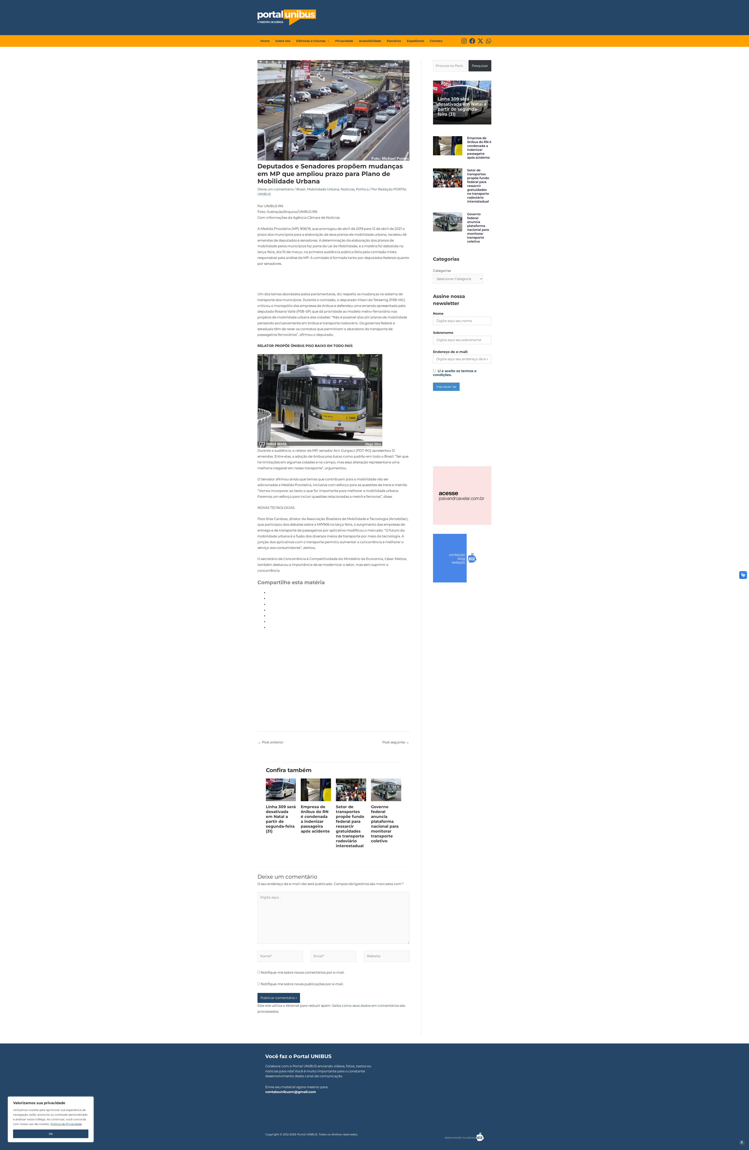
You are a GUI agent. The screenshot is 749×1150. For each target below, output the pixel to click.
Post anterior (270, 742)
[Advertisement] (419, 16)
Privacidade (344, 41)
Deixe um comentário (275, 189)
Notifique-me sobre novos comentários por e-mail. (303, 972)
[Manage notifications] (742, 1142)
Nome (438, 313)
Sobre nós (282, 41)
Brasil (300, 189)
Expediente (415, 41)
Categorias (442, 271)
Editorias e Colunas (311, 41)
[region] (51, 1119)
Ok (51, 1134)
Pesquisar (480, 66)
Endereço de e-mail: (450, 352)
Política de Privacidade (66, 1124)
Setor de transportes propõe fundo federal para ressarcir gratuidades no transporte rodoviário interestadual (350, 826)
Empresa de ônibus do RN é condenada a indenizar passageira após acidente (315, 819)
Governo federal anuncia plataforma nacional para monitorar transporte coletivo (384, 823)
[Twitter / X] (480, 41)
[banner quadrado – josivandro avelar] (462, 495)
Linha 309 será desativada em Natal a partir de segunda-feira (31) (281, 819)
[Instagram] (464, 41)
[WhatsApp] (489, 41)
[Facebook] (472, 41)
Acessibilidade (370, 41)
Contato (436, 41)
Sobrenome (443, 333)
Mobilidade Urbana (323, 189)
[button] (327, 41)
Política (362, 189)
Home (265, 41)
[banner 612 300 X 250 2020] (462, 558)
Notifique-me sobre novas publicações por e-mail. (302, 984)
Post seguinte (395, 742)
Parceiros (394, 41)
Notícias (347, 189)
